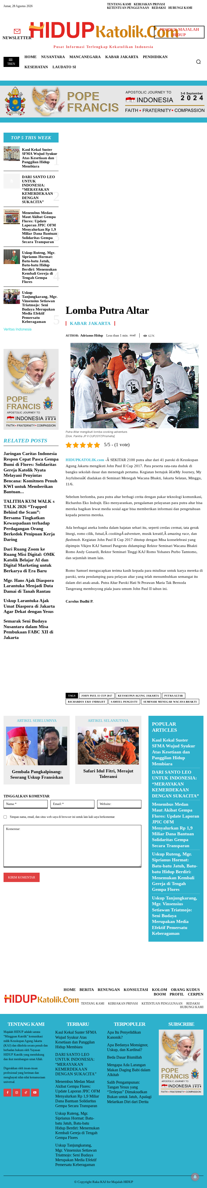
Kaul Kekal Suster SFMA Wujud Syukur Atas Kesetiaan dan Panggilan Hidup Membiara (39, 158)
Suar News (158, 944)
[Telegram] (198, 334)
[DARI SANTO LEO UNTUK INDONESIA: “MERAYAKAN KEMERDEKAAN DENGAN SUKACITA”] (12, 181)
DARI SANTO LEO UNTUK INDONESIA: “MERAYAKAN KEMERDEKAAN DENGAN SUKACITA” (38, 189)
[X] (175, 334)
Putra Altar (173, 695)
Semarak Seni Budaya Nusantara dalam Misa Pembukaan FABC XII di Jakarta (28, 629)
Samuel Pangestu (124, 701)
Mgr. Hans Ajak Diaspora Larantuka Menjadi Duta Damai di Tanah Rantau (29, 586)
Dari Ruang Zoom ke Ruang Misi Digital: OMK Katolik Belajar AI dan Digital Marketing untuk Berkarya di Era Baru (29, 560)
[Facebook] (164, 334)
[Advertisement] (134, 168)
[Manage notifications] (195, 1177)
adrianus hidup (91, 335)
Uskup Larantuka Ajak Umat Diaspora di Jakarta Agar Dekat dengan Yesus (29, 606)
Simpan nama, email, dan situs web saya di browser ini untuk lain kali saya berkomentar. (62, 817)
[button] (198, 62)
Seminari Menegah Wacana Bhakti (170, 701)
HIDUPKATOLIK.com (85, 460)
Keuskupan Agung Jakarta (138, 695)
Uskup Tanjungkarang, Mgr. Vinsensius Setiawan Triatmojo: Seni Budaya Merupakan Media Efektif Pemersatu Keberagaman (40, 307)
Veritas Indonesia (18, 329)
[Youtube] (35, 1093)
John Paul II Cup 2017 (96, 695)
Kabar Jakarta (90, 323)
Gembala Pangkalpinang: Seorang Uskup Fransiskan (36, 774)
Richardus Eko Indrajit (86, 701)
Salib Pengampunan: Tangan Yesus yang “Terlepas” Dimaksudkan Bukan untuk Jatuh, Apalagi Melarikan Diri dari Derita (129, 1092)
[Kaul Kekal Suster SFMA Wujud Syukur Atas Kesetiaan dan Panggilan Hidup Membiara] (12, 153)
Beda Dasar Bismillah (124, 1057)
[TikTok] (26, 1093)
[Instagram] (16, 1093)
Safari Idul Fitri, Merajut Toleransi (108, 773)
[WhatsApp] (187, 334)
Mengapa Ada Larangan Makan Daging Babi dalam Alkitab (128, 1070)
